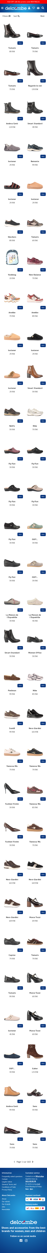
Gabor (35, 1068)
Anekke (12, 312)
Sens (35, 1106)
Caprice (12, 955)
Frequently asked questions (12, 1176)
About (4, 1199)
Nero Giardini (35, 728)
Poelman (12, 690)
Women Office (34, 652)
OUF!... (35, 539)
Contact (4, 1179)
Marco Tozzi (34, 917)
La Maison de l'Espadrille (12, 616)
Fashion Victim (12, 804)
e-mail (37, 1184)
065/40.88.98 (30, 1181)
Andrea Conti (12, 123)
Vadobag (12, 274)
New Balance (35, 274)
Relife (12, 426)
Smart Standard (35, 123)
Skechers (12, 237)
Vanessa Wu (12, 766)
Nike (35, 426)
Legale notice (7, 1182)
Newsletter (6, 1209)
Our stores (6, 1201)
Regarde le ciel (35, 85)
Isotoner (12, 161)
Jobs (3, 1207)
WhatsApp (40, 1176)
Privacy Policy (7, 1189)
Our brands (6, 1204)
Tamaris (12, 48)
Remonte (35, 161)
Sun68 (12, 728)
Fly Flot (12, 463)
